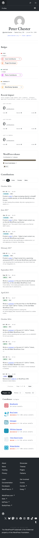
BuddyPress (7, 505)
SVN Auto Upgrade (16, 429)
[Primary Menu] (34, 8)
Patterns (23, 473)
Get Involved (24, 479)
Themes (22, 466)
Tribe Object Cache (16, 438)
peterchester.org (13, 35)
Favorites (29, 393)
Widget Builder (15, 446)
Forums (20, 180)
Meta (26, 180)
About (4, 463)
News (4, 466)
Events (22, 483)
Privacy (4, 473)
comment (11, 281)
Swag (23, 489)
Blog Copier (14, 412)
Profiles (4, 8)
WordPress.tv (7, 489)
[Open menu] (36, 3)
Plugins (6, 393)
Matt (4, 499)
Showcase (23, 463)
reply (10, 196)
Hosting (4, 470)
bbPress (6, 502)
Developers (6, 486)
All (8, 180)
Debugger (13, 421)
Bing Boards (14, 404)
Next (29, 386)
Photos (17, 393)
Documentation (7, 483)
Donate (23, 486)
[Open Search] (30, 3)
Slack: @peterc (26, 35)
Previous (10, 386)
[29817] (13, 379)
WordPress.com (8, 495)
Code (13, 180)
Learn (4, 479)
